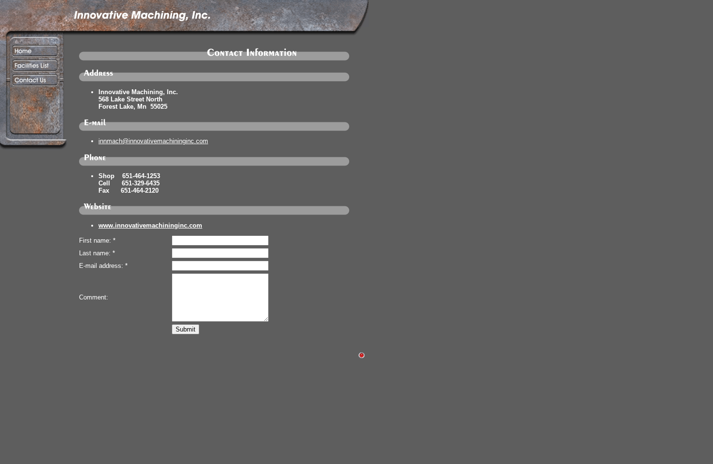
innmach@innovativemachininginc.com (153, 141)
